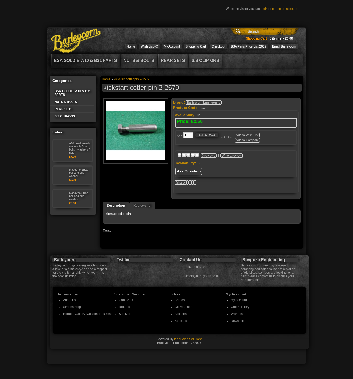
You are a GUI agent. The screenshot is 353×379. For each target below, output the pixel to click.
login (264, 9)
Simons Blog (72, 307)
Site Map (125, 314)
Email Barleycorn (284, 46)
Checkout (218, 46)
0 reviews (208, 155)
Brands (180, 300)
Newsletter (238, 321)
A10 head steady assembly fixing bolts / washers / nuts (79, 148)
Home (131, 46)
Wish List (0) (149, 46)
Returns (124, 307)
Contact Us (126, 300)
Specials (181, 321)
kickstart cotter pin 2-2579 (132, 79)
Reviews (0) (142, 205)
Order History (240, 307)
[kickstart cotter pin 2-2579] (135, 159)
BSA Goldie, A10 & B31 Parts (85, 60)
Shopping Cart (196, 46)
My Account (172, 46)
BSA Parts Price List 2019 (248, 46)
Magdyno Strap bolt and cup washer (78, 172)
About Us (69, 300)
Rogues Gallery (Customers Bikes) (87, 314)
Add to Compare (247, 140)
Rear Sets (173, 60)
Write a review (232, 155)
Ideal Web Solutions (188, 339)
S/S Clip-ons (205, 60)
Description (116, 205)
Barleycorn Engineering (203, 102)
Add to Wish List (247, 135)
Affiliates (181, 314)
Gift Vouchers (184, 307)
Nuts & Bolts (139, 60)
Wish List (237, 314)
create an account (284, 9)
